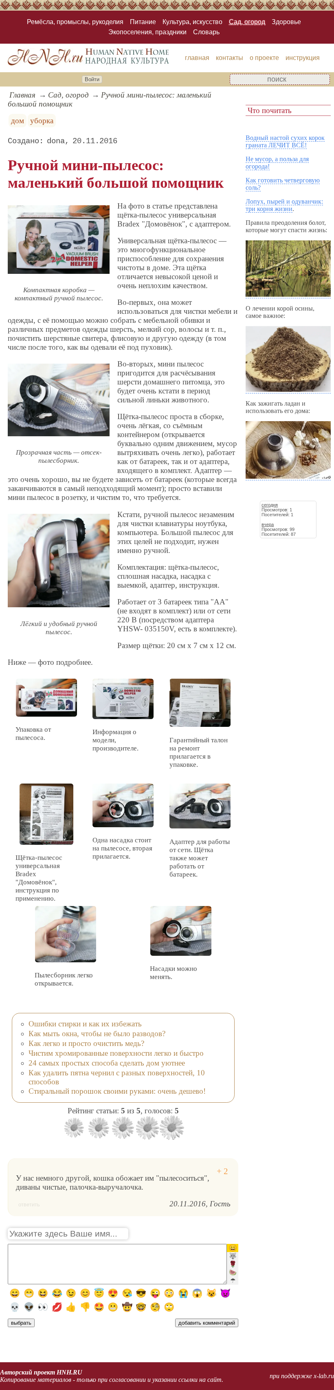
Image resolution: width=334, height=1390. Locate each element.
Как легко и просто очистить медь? (86, 1043)
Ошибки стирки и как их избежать (85, 1023)
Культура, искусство (192, 21)
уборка (41, 120)
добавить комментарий (206, 1323)
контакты (229, 57)
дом (17, 120)
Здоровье (286, 21)
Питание (143, 21)
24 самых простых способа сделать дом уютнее (107, 1063)
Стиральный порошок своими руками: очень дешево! (117, 1091)
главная (197, 57)
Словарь (206, 32)
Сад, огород (247, 21)
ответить (29, 1204)
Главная (22, 95)
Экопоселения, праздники (147, 32)
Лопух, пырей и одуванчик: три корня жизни (284, 205)
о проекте (264, 57)
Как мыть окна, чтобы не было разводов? (97, 1033)
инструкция (303, 57)
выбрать (21, 1323)
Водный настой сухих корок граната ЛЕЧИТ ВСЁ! (285, 141)
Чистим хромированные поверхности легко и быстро (116, 1053)
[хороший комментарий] (222, 1171)
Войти (92, 79)
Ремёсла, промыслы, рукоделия (75, 21)
